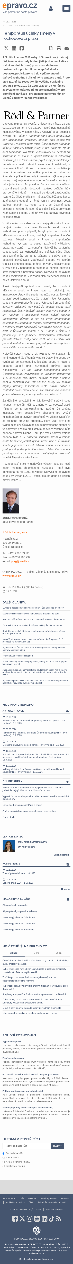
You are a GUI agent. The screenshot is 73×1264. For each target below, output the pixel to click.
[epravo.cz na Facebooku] (15, 1219)
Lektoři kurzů (13, 836)
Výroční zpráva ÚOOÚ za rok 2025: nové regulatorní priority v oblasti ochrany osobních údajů (34, 649)
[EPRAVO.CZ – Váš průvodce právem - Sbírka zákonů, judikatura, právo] (20, 8)
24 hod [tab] (13, 953)
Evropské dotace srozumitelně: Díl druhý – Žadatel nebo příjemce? (33, 608)
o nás (21, 1198)
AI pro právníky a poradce (15, 905)
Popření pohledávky (13, 1058)
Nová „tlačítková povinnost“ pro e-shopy (22, 805)
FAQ (31, 1202)
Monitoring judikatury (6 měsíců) (18, 929)
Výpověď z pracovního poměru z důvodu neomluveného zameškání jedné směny (36, 797)
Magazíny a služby (17, 898)
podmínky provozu (48, 1198)
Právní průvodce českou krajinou (18, 656)
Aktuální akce (13, 710)
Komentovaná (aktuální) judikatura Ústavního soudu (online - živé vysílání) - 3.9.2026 (35, 732)
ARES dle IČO (13, 1157)
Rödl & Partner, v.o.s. (15, 532)
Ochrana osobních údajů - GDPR (26, 1209)
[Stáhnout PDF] (51, 48)
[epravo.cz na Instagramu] (29, 1219)
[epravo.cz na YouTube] (37, 1219)
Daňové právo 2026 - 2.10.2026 (18, 881)
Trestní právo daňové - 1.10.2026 (19, 872)
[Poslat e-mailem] (67, 48)
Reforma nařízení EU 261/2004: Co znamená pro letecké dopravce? (34, 619)
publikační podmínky (15, 1202)
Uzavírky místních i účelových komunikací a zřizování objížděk (31, 614)
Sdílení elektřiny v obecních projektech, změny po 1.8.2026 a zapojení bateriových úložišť (35, 663)
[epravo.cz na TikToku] (51, 1219)
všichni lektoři (62, 855)
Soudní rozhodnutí (20, 1035)
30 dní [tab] (59, 953)
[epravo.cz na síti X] (22, 1219)
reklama (32, 1198)
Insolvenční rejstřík (15, 1166)
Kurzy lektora (28, 847)
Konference (11, 863)
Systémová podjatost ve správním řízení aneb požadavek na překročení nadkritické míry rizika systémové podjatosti (35, 681)
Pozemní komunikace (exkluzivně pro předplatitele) (31, 1074)
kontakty (65, 1198)
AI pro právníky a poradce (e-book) (20, 911)
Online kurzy (12, 781)
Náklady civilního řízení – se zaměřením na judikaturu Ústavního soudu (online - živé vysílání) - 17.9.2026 (34, 769)
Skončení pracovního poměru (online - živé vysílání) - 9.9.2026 (33, 743)
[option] (36, 846)
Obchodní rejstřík (14, 1153)
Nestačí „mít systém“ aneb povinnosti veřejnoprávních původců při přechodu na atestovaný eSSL (33, 640)
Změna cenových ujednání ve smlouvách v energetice (29, 811)
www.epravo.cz (12, 575)
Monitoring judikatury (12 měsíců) (19, 923)
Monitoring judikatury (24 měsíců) (19, 917)
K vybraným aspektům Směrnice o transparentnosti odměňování (34, 994)
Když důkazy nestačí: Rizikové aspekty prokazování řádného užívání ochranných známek (34, 632)
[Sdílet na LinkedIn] (14, 48)
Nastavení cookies (54, 1209)
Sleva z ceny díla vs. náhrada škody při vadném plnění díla (32, 1008)
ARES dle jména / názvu (18, 1161)
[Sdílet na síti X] (6, 48)
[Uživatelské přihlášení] (51, 8)
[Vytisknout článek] (59, 48)
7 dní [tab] (36, 953)
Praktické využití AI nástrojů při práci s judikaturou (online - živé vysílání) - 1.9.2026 (34, 720)
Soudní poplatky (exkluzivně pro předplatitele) (28, 1107)
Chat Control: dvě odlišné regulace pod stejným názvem (30, 1013)
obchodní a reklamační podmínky (52, 1202)
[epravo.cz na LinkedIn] (44, 1219)
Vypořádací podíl (12, 1041)
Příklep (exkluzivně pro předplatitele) (23, 1091)
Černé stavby (9, 817)
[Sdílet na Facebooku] (22, 48)
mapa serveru (8, 1198)
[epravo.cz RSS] (58, 1219)
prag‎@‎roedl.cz (20, 561)
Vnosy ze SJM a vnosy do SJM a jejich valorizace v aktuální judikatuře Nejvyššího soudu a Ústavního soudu (33, 789)
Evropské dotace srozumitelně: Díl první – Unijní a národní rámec (32, 625)
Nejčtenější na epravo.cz (25, 946)
